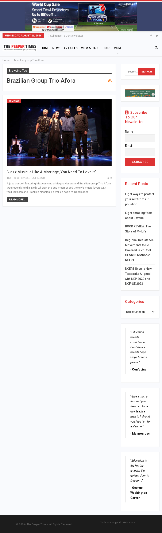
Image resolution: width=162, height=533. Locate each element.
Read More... (17, 199)
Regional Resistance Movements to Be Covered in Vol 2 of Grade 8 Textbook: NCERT (139, 250)
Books (106, 48)
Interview (14, 101)
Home (45, 48)
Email (128, 145)
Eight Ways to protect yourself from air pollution (139, 199)
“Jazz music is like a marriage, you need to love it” (51, 172)
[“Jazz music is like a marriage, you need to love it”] (59, 132)
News (56, 48)
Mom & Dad (89, 48)
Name (129, 131)
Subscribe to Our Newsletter (66, 35)
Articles (70, 48)
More (117, 48)
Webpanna (129, 522)
